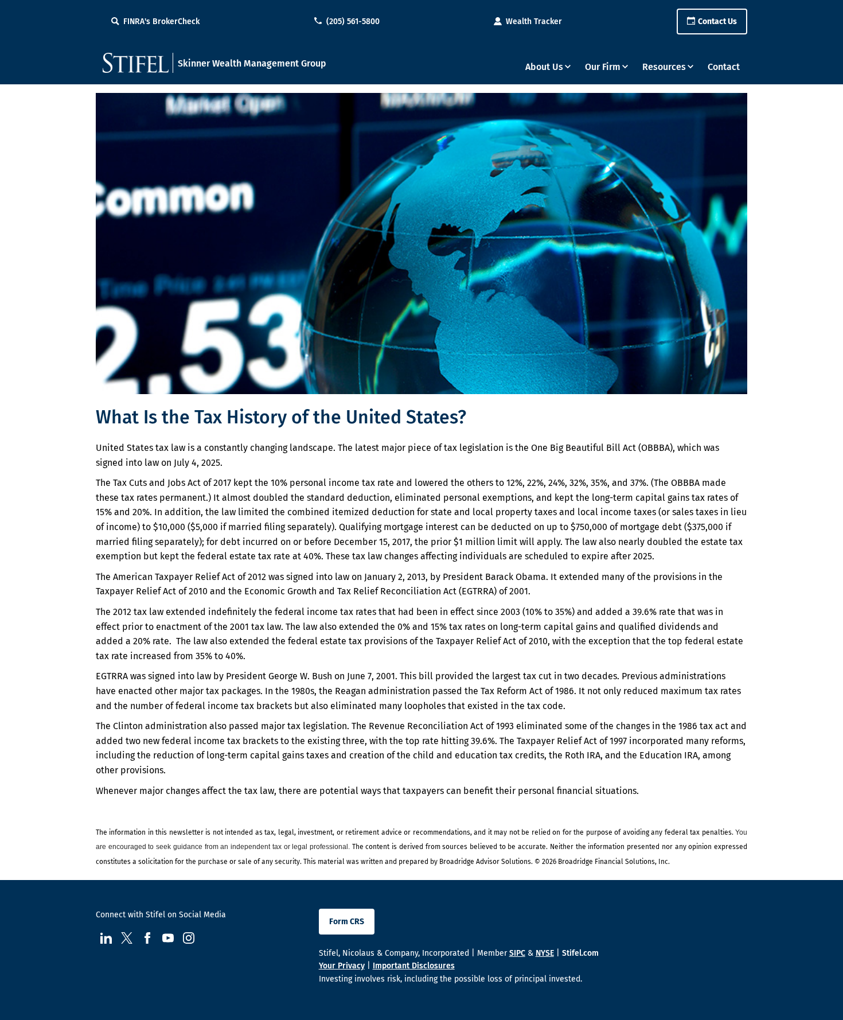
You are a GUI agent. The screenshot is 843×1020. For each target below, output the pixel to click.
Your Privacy (342, 966)
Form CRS (346, 921)
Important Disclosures (414, 966)
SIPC (517, 953)
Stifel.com (580, 953)
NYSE (545, 953)
